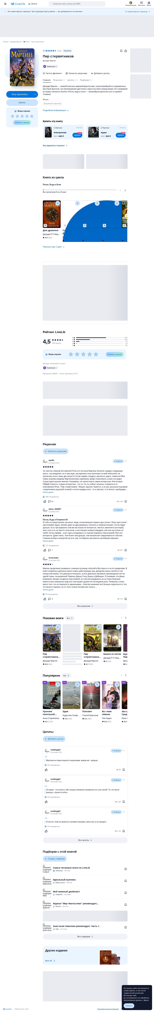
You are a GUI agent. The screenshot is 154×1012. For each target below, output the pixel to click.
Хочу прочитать (20, 94)
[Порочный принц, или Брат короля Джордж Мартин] (91, 214)
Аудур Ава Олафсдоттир (74, 715)
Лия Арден (107, 718)
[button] (22, 67)
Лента (34, 4)
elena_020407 (55, 509)
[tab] (47, 81)
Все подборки (83, 937)
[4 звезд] (27, 116)
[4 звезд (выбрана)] (53, 51)
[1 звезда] (12, 116)
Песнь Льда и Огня (52, 185)
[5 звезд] (32, 116)
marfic (51, 460)
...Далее (145, 1000)
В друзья (119, 461)
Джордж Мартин (49, 61)
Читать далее (48, 492)
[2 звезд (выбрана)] (49, 51)
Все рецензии (83, 606)
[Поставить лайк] (45, 501)
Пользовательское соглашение (108, 1009)
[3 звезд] (22, 116)
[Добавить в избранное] (121, 50)
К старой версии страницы (136, 12)
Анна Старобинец (51, 718)
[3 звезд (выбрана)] (51, 51)
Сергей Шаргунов (90, 715)
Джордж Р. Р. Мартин (52, 234)
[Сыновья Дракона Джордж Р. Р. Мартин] (71, 214)
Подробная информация (54, 110)
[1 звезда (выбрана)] (47, 51)
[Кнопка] (120, 190)
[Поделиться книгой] (126, 50)
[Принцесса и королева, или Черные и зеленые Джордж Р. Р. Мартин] (111, 214)
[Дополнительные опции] (35, 94)
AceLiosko (53, 558)
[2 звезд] (17, 116)
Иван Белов (127, 718)
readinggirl (55, 750)
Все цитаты (83, 840)
